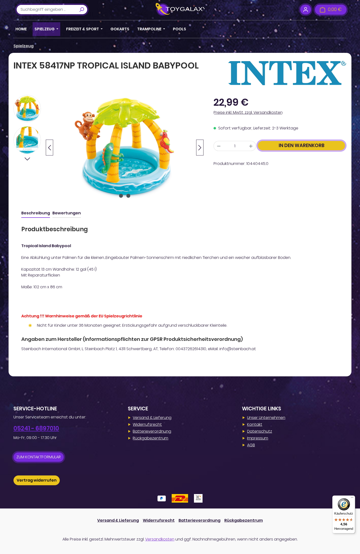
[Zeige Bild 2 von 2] (128, 196)
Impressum (257, 438)
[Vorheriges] (49, 148)
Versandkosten (159, 539)
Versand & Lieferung (152, 417)
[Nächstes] (200, 148)
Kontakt (254, 424)
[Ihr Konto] (305, 9)
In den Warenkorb (301, 145)
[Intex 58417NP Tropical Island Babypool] (124, 147)
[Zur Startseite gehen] (180, 9)
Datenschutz (259, 431)
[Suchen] (81, 9)
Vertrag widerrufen (37, 480)
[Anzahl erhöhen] (251, 146)
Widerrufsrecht (147, 424)
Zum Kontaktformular (38, 457)
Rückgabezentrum (150, 438)
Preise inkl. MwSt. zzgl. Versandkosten (248, 112)
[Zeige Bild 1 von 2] (121, 196)
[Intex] (287, 73)
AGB (251, 445)
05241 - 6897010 (36, 428)
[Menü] (352, 498)
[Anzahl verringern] (219, 146)
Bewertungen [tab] (66, 213)
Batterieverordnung (152, 431)
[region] (109, 147)
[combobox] (46, 9)
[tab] (35, 213)
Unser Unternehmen (266, 417)
